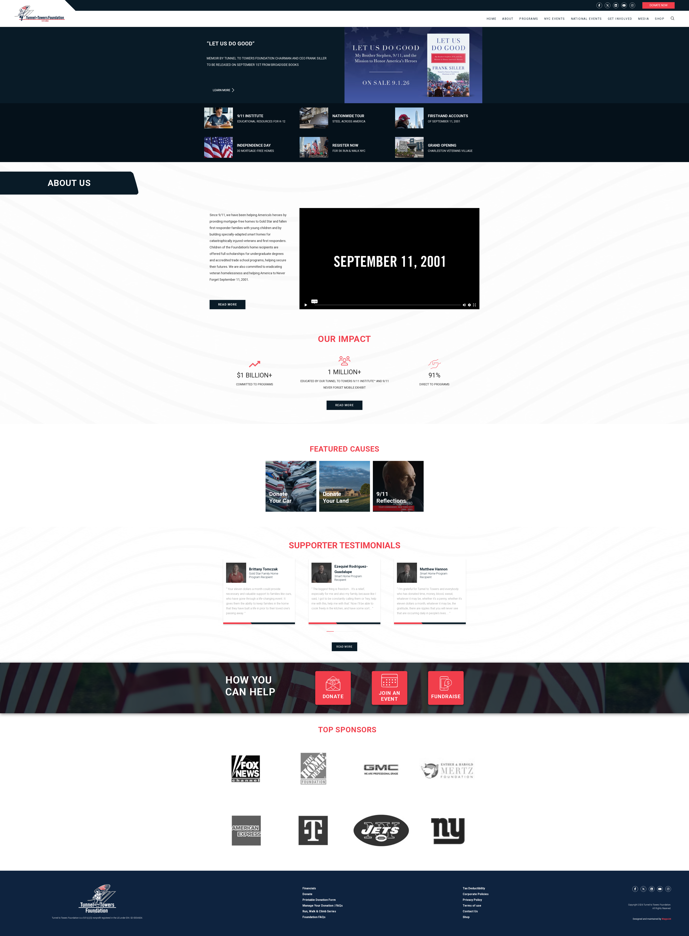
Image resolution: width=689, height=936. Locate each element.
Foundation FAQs (314, 917)
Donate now (658, 5)
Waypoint (666, 919)
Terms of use (472, 905)
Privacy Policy (472, 900)
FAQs (339, 905)
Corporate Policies (476, 894)
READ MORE (227, 304)
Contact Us (470, 911)
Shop (659, 18)
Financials (309, 888)
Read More (344, 646)
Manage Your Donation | (319, 905)
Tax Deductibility (474, 888)
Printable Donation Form (319, 900)
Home (491, 18)
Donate (307, 894)
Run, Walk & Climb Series (319, 911)
